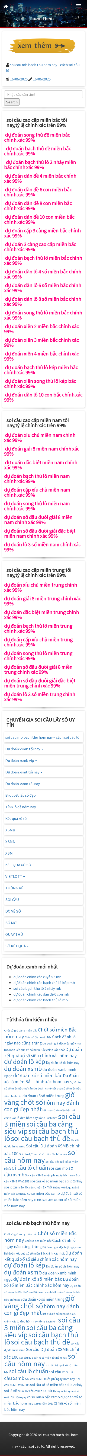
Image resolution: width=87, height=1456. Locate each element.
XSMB (10, 829)
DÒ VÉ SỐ (13, 911)
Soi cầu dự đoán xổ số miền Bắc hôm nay (43, 1154)
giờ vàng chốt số (39, 1098)
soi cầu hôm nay (40, 1156)
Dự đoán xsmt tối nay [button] (22, 772)
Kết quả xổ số (16, 818)
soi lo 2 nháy (73, 1181)
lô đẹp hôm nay (27, 1117)
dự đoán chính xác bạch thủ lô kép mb (44, 982)
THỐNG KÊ (14, 887)
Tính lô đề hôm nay (20, 806)
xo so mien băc (38, 1193)
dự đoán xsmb (23, 1068)
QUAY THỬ (14, 934)
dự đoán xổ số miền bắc (37, 1075)
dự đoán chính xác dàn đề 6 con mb (41, 994)
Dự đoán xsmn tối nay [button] (23, 783)
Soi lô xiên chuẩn (31, 1187)
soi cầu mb (58, 1168)
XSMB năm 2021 (43, 1200)
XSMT (10, 853)
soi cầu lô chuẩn (28, 1167)
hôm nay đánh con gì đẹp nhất (41, 1106)
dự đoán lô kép (24, 1061)
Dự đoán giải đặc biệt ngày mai (61, 1043)
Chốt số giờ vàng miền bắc (20, 1030)
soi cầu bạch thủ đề (40, 1138)
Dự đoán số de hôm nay (62, 1062)
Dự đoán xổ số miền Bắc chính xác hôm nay (41, 1078)
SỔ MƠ (10, 922)
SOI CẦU (12, 899)
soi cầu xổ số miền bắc (47, 1181)
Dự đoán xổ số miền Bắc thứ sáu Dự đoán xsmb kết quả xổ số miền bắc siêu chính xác (42, 1089)
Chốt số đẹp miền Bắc (38, 1037)
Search (12, 101)
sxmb (47, 1186)
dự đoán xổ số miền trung (43, 1095)
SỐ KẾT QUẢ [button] (15, 945)
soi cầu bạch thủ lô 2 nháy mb (37, 988)
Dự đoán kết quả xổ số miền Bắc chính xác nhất (34, 1050)
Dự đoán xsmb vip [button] (20, 760)
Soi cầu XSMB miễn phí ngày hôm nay (50, 1175)
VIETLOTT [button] (14, 876)
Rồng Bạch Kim (48, 1118)
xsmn (58, 1199)
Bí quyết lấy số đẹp (20, 795)
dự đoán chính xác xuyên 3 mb (37, 976)
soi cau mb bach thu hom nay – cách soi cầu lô (42, 737)
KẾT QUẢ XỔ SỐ (18, 864)
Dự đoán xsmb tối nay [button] (23, 748)
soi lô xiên (12, 1187)
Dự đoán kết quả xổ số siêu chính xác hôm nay (43, 1052)
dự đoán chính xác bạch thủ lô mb (40, 999)
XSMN (10, 841)
